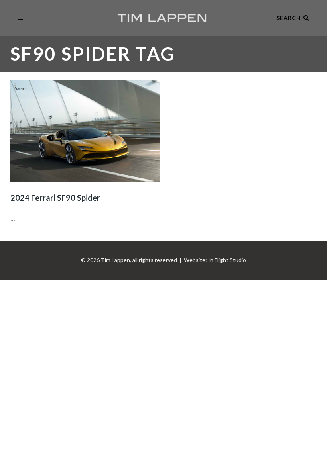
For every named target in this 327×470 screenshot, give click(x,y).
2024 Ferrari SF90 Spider (55, 197)
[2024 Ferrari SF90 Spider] (85, 131)
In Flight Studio (227, 260)
